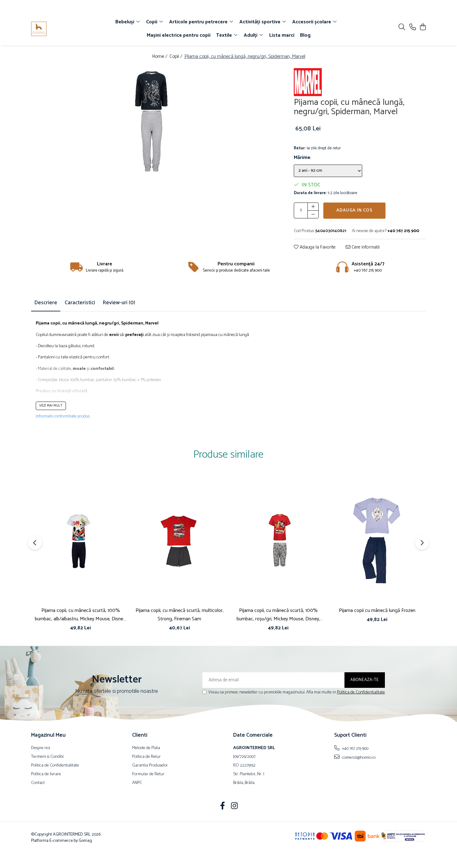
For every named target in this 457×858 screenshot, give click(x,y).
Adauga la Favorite (316, 247)
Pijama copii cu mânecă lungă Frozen (377, 610)
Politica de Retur (146, 757)
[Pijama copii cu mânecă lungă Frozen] (377, 540)
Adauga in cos (354, 210)
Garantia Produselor (150, 765)
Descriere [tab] (45, 302)
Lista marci (281, 35)
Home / (160, 56)
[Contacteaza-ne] (412, 27)
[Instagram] (234, 806)
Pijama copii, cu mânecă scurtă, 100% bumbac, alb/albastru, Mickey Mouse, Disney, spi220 (80, 614)
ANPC (137, 783)
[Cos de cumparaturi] (422, 27)
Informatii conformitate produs (63, 416)
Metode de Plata (146, 748)
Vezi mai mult (50, 405)
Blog (305, 35)
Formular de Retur (148, 774)
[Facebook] (222, 806)
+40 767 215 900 (354, 748)
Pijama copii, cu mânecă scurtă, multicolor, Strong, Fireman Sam (180, 614)
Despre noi (40, 748)
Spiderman (132, 323)
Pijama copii (48, 323)
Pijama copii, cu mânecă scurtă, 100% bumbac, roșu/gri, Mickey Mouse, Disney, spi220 (278, 614)
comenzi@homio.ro (358, 757)
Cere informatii (365, 247)
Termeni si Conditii (47, 757)
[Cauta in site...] (402, 27)
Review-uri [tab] (119, 302)
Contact (38, 783)
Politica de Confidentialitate (361, 692)
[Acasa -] (67, 29)
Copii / (176, 56)
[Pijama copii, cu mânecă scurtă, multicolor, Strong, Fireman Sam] (179, 540)
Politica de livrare (46, 774)
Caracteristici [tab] (80, 302)
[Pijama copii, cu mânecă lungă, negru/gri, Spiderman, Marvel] (150, 127)
